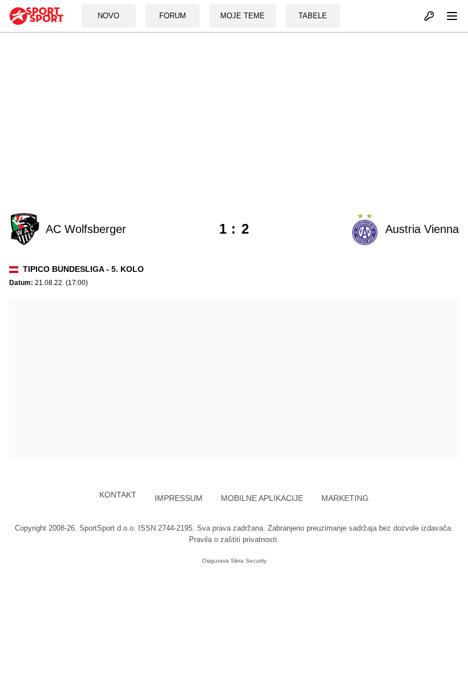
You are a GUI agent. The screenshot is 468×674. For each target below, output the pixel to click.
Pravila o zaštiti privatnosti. (234, 539)
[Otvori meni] (447, 16)
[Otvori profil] (423, 16)
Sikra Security (249, 560)
